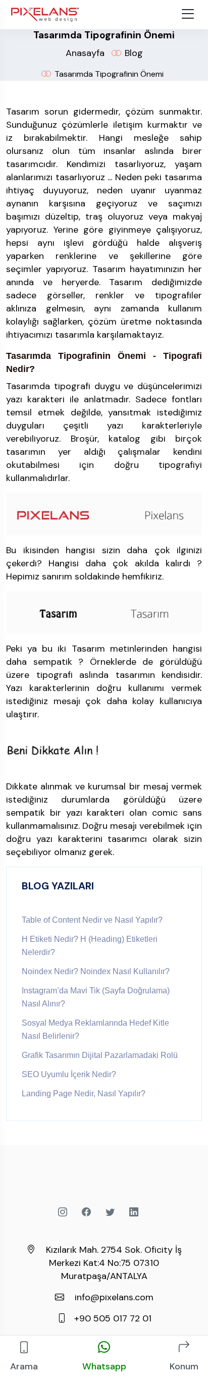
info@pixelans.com (114, 1297)
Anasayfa (85, 53)
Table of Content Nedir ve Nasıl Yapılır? (92, 920)
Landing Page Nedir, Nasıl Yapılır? (83, 1093)
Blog (134, 53)
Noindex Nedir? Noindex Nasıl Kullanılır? (96, 971)
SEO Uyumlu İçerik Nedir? (69, 1074)
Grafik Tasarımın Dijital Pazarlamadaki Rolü (100, 1055)
